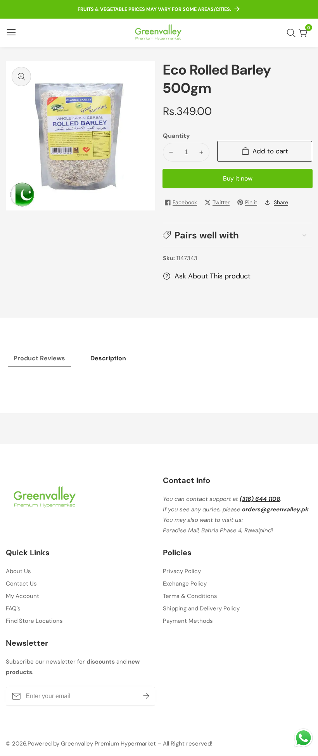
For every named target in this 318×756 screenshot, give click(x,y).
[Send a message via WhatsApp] (303, 738)
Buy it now (237, 178)
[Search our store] (293, 33)
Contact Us (21, 583)
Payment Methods (188, 621)
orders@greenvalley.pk (275, 509)
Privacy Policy (182, 571)
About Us (18, 571)
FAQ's (13, 608)
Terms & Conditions (190, 596)
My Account (22, 596)
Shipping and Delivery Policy (201, 608)
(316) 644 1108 (260, 499)
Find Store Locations (34, 621)
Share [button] (281, 202)
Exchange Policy (185, 583)
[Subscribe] (146, 696)
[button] (237, 235)
